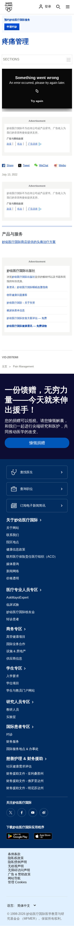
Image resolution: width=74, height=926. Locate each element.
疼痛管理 (15, 41)
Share (10, 165)
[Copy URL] (37, 91)
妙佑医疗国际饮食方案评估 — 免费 (27, 318)
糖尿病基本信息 (16, 310)
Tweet (26, 165)
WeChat (43, 165)
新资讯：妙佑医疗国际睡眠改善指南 (27, 287)
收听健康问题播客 (17, 294)
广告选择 (32, 143)
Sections (11, 59)
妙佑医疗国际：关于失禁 (21, 302)
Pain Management (23, 366)
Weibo (62, 165)
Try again (37, 101)
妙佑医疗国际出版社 (23, 276)
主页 (4, 366)
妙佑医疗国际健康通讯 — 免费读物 (27, 325)
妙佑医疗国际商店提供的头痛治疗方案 (29, 242)
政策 (9, 143)
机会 (19, 143)
